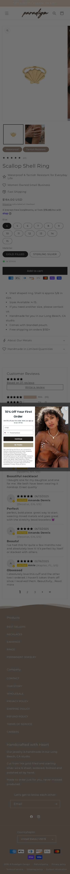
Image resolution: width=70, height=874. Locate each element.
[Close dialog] (66, 408)
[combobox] (6, 433)
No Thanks (18, 445)
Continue (18, 439)
